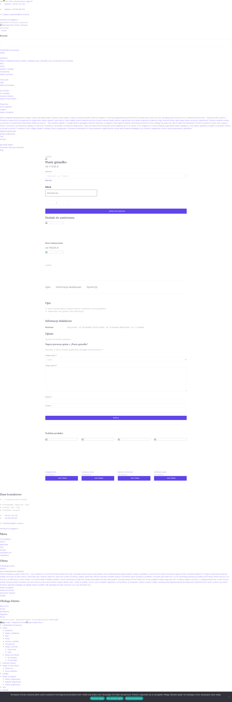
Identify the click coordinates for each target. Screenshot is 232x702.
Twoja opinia (51, 365)
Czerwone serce (88, 472)
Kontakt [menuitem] (5, 690)
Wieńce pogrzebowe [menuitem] (12, 679)
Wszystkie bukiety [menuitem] (9, 663)
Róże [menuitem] (7, 636)
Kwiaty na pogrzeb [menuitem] (9, 676)
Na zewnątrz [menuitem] (12, 657)
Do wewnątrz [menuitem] (12, 660)
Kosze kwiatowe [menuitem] (11, 671)
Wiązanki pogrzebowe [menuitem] (13, 682)
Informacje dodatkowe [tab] (68, 287)
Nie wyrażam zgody (114, 698)
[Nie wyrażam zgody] (229, 697)
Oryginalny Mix (50, 472)
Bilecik (48, 187)
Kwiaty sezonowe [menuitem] (11, 647)
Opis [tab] (48, 287)
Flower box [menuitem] (9, 668)
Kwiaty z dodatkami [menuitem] (12, 633)
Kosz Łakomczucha (54, 243)
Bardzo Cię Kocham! (125, 472)
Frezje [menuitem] (7, 638)
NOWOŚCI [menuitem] (9, 630)
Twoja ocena (51, 355)
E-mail (48, 406)
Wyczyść (48, 180)
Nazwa (48, 397)
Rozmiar (48, 171)
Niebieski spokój (160, 472)
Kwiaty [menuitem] (5, 628)
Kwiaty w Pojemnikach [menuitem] (11, 665)
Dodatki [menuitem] (5, 674)
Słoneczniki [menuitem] (12, 649)
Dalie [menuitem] (9, 652)
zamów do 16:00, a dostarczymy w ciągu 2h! (16, 1)
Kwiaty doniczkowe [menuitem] (12, 655)
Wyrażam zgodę (97, 698)
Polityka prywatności (134, 698)
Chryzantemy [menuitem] (10, 644)
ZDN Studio (54, 619)
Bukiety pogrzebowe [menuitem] (12, 684)
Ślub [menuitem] (4, 687)
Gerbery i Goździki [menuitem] (12, 641)
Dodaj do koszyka (117, 211)
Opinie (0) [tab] (92, 287)
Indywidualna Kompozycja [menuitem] (12, 625)
